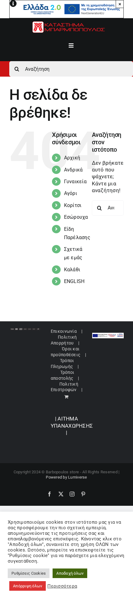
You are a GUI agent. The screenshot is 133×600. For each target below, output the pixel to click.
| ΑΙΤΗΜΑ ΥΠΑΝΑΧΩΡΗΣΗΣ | (72, 426)
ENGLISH (74, 281)
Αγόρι (70, 193)
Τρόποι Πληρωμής (62, 363)
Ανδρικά (73, 170)
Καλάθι (72, 270)
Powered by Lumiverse (66, 477)
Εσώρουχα (76, 217)
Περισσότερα (62, 586)
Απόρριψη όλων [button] (27, 586)
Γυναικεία (75, 181)
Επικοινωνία (64, 331)
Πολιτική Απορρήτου (64, 340)
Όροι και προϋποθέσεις (65, 351)
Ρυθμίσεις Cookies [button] (28, 573)
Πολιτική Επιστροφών (64, 387)
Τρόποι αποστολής (62, 375)
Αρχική (72, 158)
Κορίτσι (73, 205)
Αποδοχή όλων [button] (70, 573)
